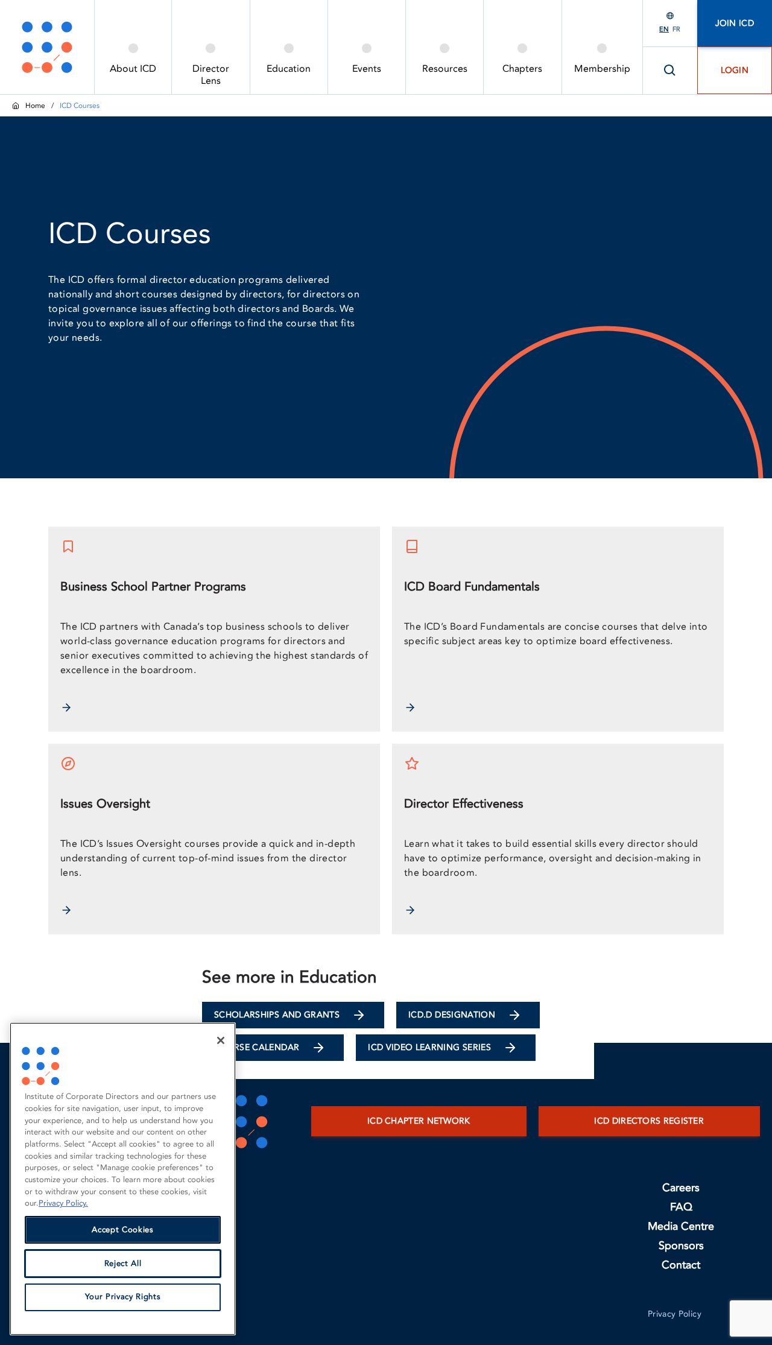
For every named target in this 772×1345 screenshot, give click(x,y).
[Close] (220, 1040)
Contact (681, 1265)
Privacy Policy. (63, 1203)
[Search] (670, 70)
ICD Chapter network (418, 1121)
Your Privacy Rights (122, 1297)
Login (735, 70)
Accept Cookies (122, 1229)
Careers (681, 1187)
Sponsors (681, 1245)
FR (676, 29)
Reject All (123, 1263)
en (664, 29)
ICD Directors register (649, 1121)
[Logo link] (47, 47)
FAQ (681, 1207)
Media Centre (681, 1226)
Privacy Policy (674, 1314)
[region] (123, 1178)
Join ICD (734, 23)
